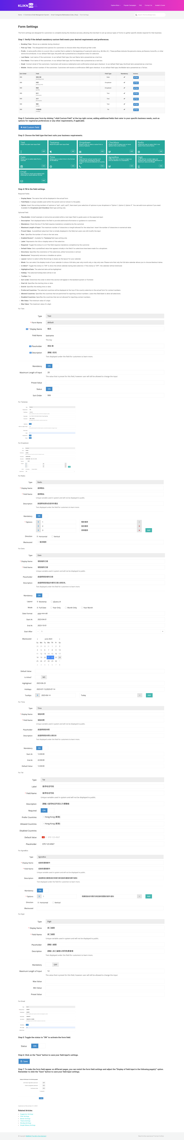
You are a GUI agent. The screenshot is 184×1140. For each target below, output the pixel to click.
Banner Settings (25, 1119)
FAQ (140, 5)
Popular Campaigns (130, 5)
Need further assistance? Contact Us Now (151, 1136)
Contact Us (148, 5)
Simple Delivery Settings (27, 1125)
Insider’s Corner (160, 5)
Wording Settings (25, 1123)
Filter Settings (24, 1116)
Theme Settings (25, 1121)
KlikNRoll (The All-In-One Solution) (36, 1136)
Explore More (115, 5)
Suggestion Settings (26, 1114)
